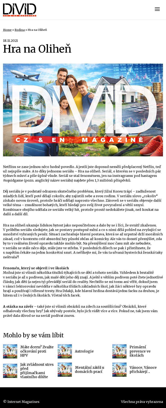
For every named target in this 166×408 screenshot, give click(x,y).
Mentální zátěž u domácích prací (89, 369)
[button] (157, 9)
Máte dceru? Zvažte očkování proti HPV (37, 351)
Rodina (20, 30)
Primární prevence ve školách (140, 351)
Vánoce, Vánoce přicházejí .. (143, 369)
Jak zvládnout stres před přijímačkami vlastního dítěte (37, 370)
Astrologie (84, 351)
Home (7, 30)
